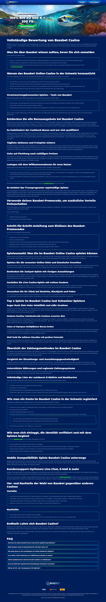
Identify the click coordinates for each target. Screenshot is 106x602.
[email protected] (17, 67)
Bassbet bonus (49, 183)
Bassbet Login (18, 439)
